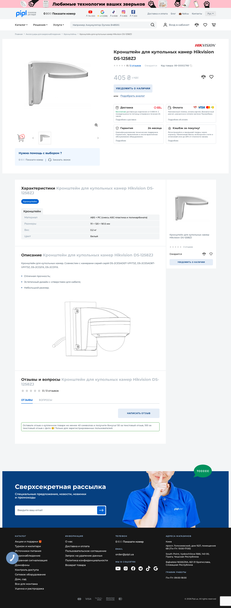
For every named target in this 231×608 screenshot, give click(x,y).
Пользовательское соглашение (85, 550)
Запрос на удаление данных (83, 555)
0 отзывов (135, 66)
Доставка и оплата (157, 13)
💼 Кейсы (184, 13)
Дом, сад (20, 579)
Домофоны (22, 565)
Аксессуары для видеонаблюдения (43, 34)
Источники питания (28, 550)
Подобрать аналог (132, 95)
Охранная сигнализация (31, 560)
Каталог (20, 25)
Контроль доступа (27, 569)
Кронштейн (30, 201)
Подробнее (121, 140)
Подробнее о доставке (126, 119)
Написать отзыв (138, 413)
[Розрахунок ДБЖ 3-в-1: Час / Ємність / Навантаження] (115, 4)
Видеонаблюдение (27, 555)
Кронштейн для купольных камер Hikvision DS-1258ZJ (189, 236)
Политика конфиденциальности (86, 560)
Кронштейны (70, 34)
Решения (39, 25)
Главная (19, 34)
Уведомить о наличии (133, 88)
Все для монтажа (26, 583)
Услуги (57, 25)
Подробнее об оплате (178, 119)
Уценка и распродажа (29, 588)
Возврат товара (75, 565)
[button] (33, 138)
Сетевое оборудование (30, 574)
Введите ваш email (29, 510)
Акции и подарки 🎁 (28, 541)
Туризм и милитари (28, 546)
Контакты (197, 13)
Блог (173, 13)
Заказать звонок (62, 159)
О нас (69, 541)
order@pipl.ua (125, 554)
